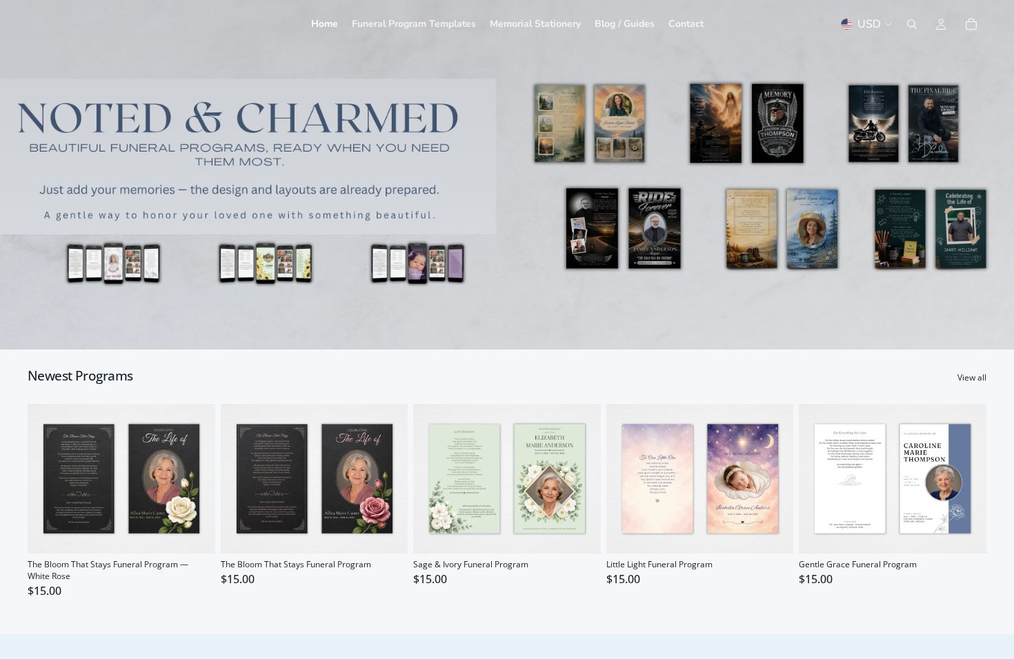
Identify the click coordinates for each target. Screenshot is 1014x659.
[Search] (912, 24)
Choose (205, 532)
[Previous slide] (48, 478)
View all (971, 377)
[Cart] (971, 24)
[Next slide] (194, 478)
